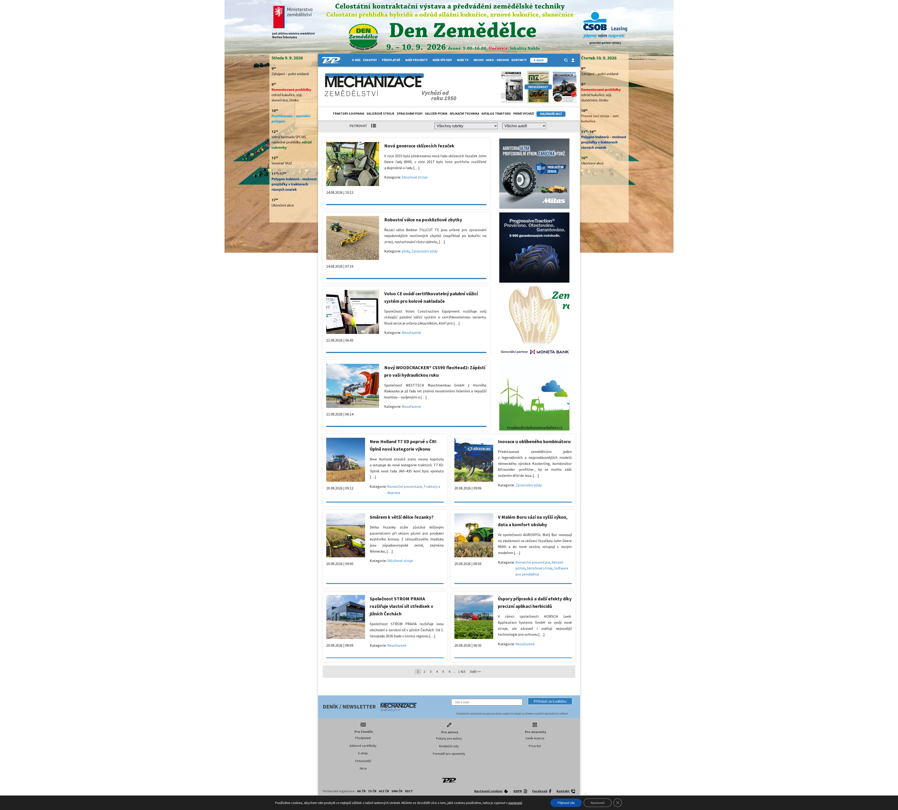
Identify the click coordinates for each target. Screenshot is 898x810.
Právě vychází (523, 114)
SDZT (409, 791)
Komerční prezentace (404, 486)
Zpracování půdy (410, 114)
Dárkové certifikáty (363, 746)
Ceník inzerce (534, 738)
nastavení (515, 803)
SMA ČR (396, 791)
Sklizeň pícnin (436, 114)
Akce (363, 768)
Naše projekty (416, 60)
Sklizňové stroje (380, 114)
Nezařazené (411, 332)
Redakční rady (449, 746)
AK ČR (361, 791)
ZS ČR (372, 791)
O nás (356, 60)
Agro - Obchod (497, 60)
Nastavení (598, 803)
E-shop (363, 753)
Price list (535, 746)
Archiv (479, 60)
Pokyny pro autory (449, 738)
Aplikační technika (464, 114)
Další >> (475, 671)
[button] (550, 701)
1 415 (461, 671)
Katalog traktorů (496, 114)
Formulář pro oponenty (449, 754)
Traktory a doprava (348, 114)
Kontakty (519, 60)
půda (406, 251)
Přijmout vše (566, 803)
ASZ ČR (384, 791)
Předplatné (363, 738)
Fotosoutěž (363, 761)
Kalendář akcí (551, 114)
